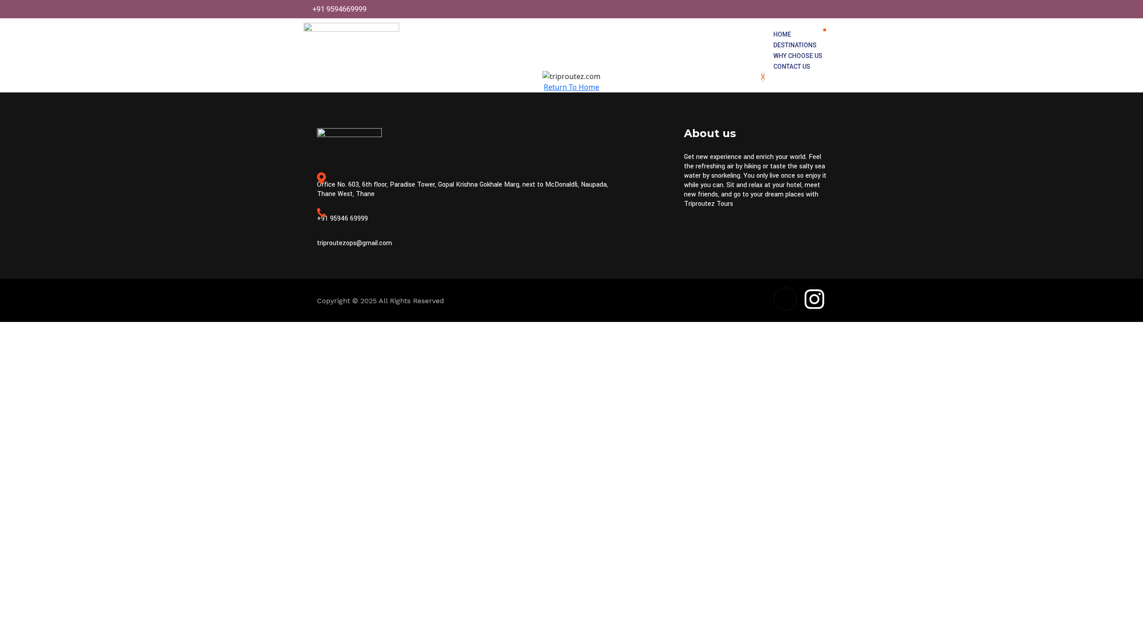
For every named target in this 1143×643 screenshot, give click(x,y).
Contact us (791, 66)
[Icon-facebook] (785, 299)
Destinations (795, 45)
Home (782, 34)
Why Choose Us (797, 55)
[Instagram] (814, 299)
